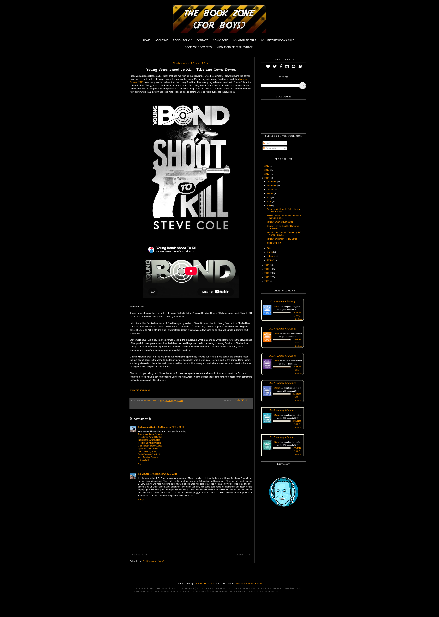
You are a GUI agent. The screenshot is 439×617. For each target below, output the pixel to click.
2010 (267, 277)
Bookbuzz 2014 (273, 243)
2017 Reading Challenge (282, 301)
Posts (268, 143)
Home (146, 40)
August (270, 193)
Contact (202, 40)
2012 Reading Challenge (282, 437)
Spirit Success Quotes (148, 448)
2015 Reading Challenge (282, 355)
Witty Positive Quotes (148, 457)
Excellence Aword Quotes (150, 437)
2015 (267, 174)
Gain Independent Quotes (150, 446)
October (271, 189)
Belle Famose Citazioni (149, 454)
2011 (267, 273)
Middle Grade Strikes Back (235, 47)
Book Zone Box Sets (198, 47)
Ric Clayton (143, 474)
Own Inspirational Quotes (150, 434)
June (269, 201)
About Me (161, 40)
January (271, 260)
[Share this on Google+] (246, 400)
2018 (267, 166)
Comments (270, 148)
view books (298, 319)
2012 (267, 269)
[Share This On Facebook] (235, 400)
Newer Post (139, 555)
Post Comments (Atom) (153, 561)
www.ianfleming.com (140, 389)
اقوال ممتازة (143, 460)
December (272, 181)
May (269, 205)
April (269, 248)
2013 (267, 265)
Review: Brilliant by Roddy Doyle (281, 239)
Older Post (243, 555)
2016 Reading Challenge (282, 328)
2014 (267, 178)
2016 (267, 170)
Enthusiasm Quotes (147, 427)
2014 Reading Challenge (282, 382)
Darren (277, 306)
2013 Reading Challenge (282, 410)
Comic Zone (220, 40)
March (270, 252)
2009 (267, 281)
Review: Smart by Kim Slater (279, 222)
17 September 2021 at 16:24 (163, 474)
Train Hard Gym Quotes (149, 440)
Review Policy (182, 40)
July (269, 197)
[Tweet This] (242, 400)
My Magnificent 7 (244, 40)
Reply (141, 464)
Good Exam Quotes (147, 451)
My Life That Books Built (277, 40)
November (272, 185)
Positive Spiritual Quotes (149, 443)
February (271, 256)
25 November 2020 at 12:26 (171, 427)
